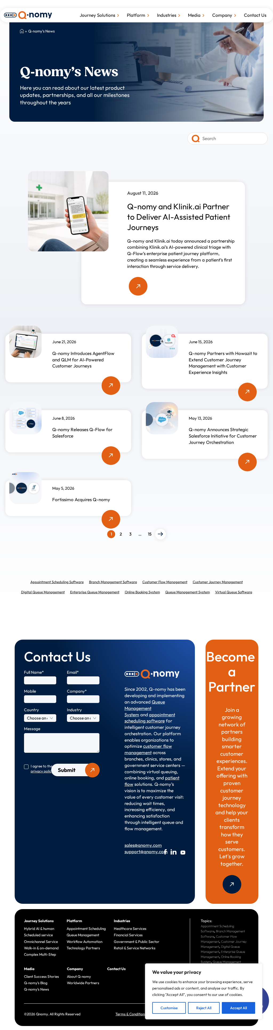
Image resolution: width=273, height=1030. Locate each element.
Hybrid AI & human (39, 928)
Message (32, 728)
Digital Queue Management (43, 592)
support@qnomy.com (137, 851)
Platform (136, 15)
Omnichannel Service (41, 941)
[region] (203, 991)
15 (149, 534)
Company (222, 15)
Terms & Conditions (130, 1014)
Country (31, 709)
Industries (166, 15)
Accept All (238, 1008)
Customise (169, 1008)
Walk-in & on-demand (41, 948)
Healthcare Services (130, 928)
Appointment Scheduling (86, 928)
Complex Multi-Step (40, 954)
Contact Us (255, 15)
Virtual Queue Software (233, 592)
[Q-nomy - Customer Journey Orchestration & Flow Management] (28, 14)
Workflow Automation (84, 941)
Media (194, 15)
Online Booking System (142, 592)
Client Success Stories (41, 976)
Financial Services (128, 935)
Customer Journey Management (218, 582)
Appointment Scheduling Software (57, 582)
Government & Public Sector (136, 941)
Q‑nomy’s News (36, 989)
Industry (74, 709)
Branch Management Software (113, 582)
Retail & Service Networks (134, 948)
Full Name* (34, 672)
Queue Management (83, 935)
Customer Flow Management (164, 582)
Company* (77, 691)
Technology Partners (83, 948)
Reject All (203, 1008)
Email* (73, 672)
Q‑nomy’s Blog (35, 982)
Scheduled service (38, 935)
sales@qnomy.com (137, 845)
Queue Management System (187, 592)
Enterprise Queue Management (94, 592)
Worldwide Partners (83, 982)
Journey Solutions (97, 15)
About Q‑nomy (79, 976)
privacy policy (42, 771)
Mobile (30, 691)
